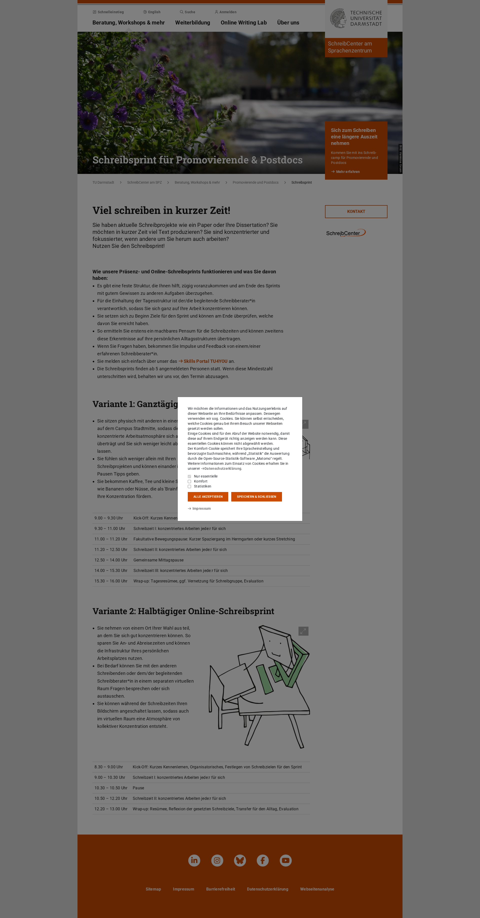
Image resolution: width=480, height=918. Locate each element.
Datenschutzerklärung (222, 468)
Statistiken (202, 486)
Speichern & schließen (256, 496)
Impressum (201, 508)
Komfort (201, 481)
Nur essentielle (206, 476)
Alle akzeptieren (208, 496)
